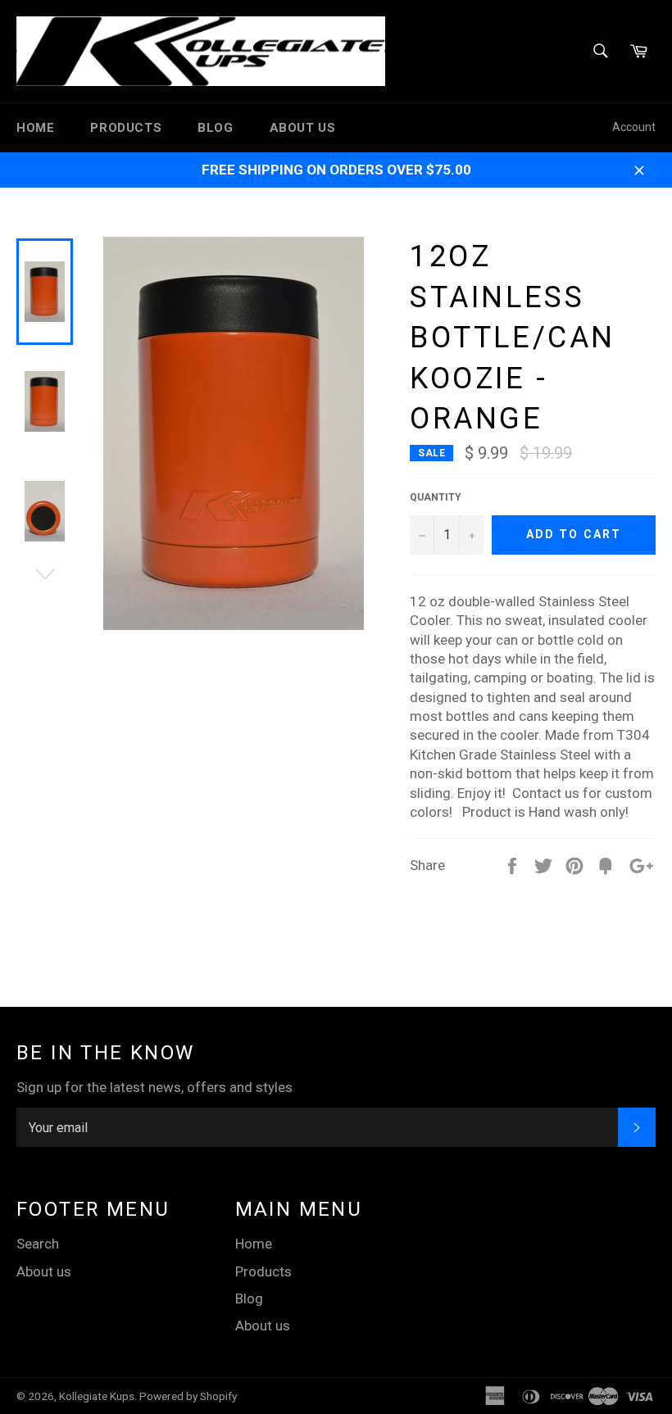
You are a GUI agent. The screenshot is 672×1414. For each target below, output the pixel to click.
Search (37, 1243)
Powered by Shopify (188, 1396)
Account (634, 127)
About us (303, 127)
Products (125, 127)
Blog (215, 127)
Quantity (435, 497)
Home (35, 127)
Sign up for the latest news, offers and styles (154, 1087)
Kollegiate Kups (96, 1396)
